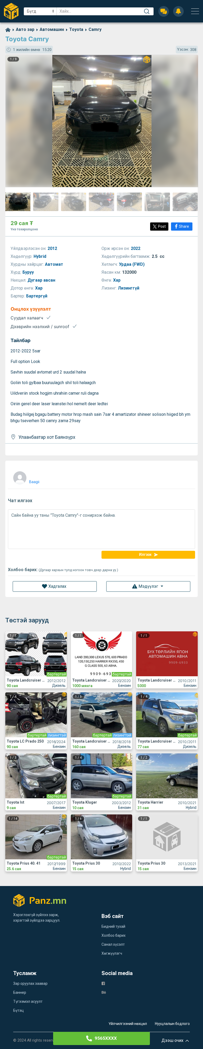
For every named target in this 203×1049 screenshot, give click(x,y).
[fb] (103, 983)
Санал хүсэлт (113, 944)
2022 (136, 248)
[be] (104, 992)
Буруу (28, 272)
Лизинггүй (129, 288)
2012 (53, 248)
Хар (117, 280)
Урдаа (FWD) (132, 264)
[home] (8, 29)
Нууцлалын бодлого (172, 1024)
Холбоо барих (114, 935)
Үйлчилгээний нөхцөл (128, 1024)
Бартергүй (37, 296)
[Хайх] (146, 11)
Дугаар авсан (41, 280)
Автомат (54, 264)
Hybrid (40, 256)
